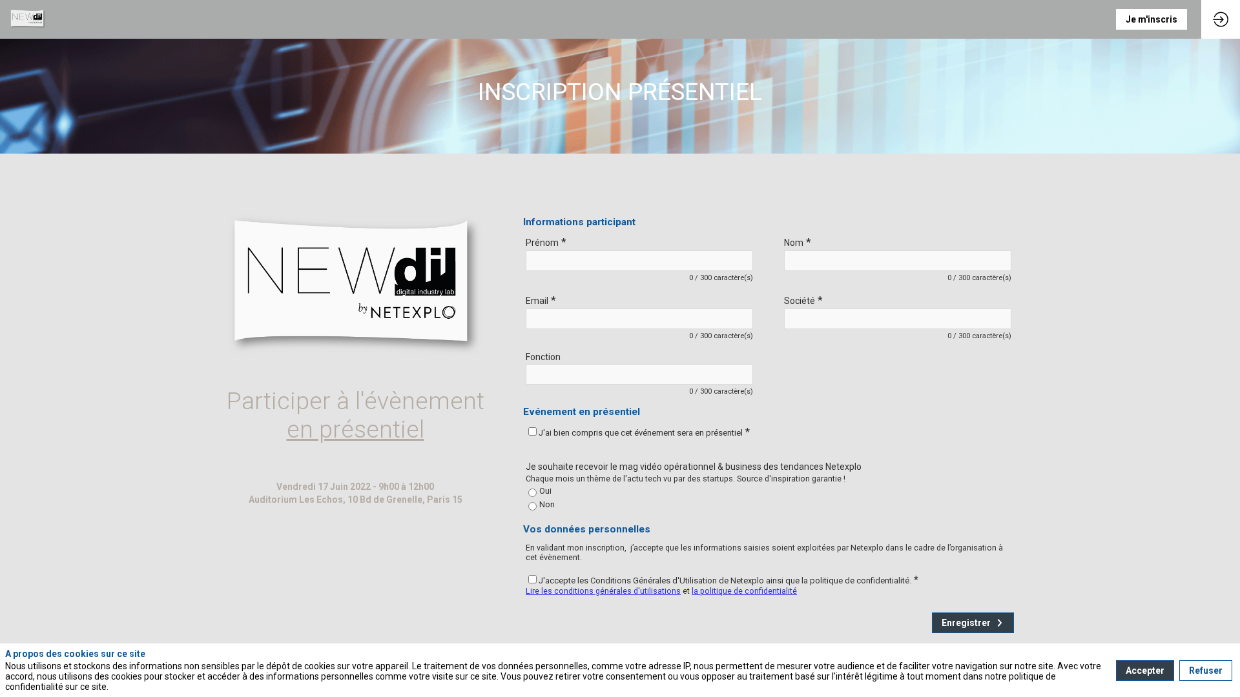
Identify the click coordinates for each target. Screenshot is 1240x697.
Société (803, 300)
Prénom (546, 242)
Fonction (543, 357)
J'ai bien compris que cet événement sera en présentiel (644, 433)
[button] (1151, 19)
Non (547, 504)
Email (541, 300)
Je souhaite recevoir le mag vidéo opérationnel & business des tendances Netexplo (694, 466)
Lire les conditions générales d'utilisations (603, 591)
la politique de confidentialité (744, 591)
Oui (545, 491)
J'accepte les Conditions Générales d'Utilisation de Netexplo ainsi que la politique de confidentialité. (728, 580)
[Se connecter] (1220, 19)
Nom (797, 242)
